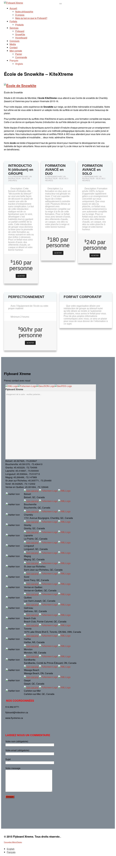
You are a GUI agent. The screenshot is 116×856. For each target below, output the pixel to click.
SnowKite (20, 34)
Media (13, 44)
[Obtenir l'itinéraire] (31, 490)
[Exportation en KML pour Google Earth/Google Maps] (11, 386)
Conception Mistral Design (13, 842)
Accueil (13, 8)
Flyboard (19, 31)
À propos (19, 14)
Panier (18, 54)
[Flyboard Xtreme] (13, 2)
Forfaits (13, 21)
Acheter (21, 276)
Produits (19, 24)
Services (14, 28)
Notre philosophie (24, 11)
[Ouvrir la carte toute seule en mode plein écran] (27, 386)
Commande (21, 57)
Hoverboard (21, 37)
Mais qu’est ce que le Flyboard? (31, 18)
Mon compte (16, 50)
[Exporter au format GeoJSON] (45, 386)
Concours (14, 41)
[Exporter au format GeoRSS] (63, 386)
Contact (13, 47)
